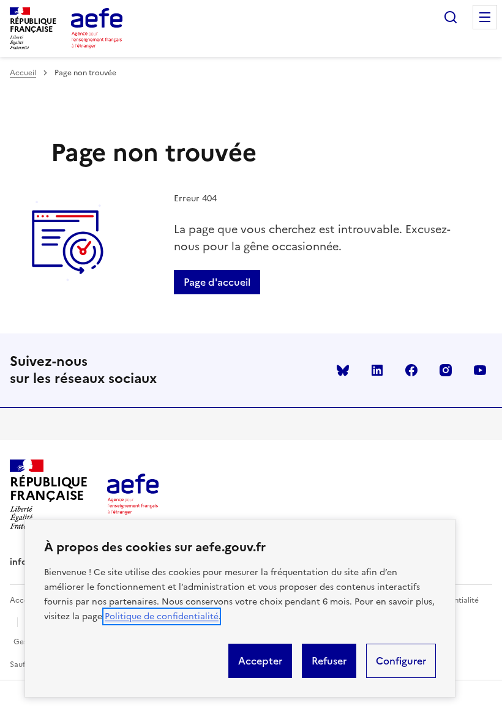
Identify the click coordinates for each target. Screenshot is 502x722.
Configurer (401, 660)
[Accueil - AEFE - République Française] (96, 28)
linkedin (377, 370)
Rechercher (450, 17)
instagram (445, 370)
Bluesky (343, 370)
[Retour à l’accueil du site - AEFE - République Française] (133, 494)
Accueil (23, 72)
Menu (485, 17)
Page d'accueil (217, 282)
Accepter (260, 660)
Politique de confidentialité (162, 616)
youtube (480, 370)
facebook (411, 370)
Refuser (329, 660)
